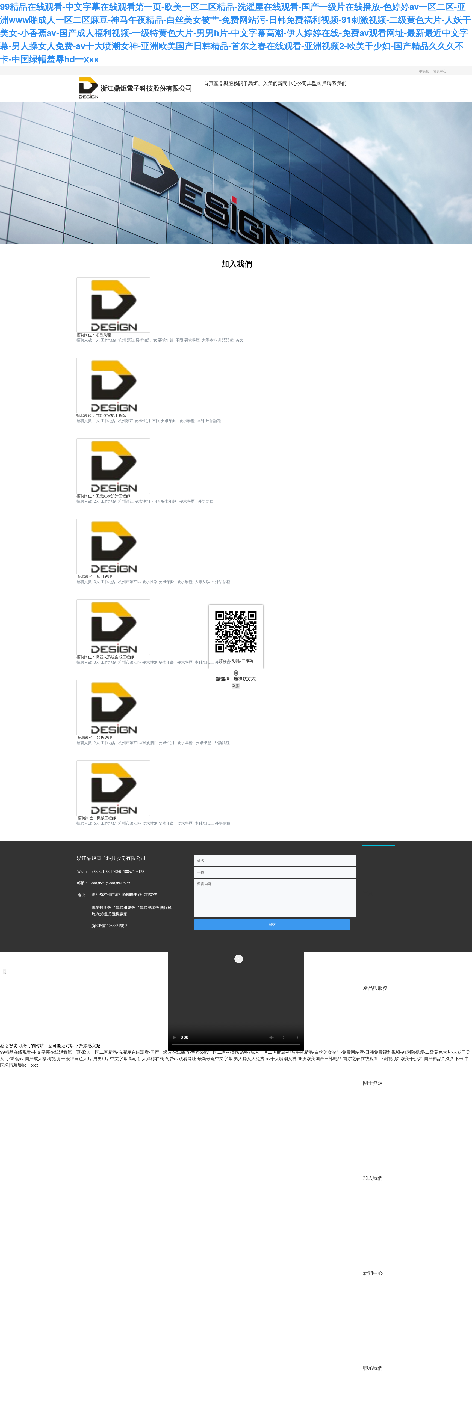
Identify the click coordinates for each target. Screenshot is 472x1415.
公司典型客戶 (312, 83)
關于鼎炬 (248, 83)
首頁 (209, 83)
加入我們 (268, 83)
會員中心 (439, 71)
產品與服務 (226, 83)
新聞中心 (287, 83)
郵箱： (82, 883)
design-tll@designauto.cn (110, 883)
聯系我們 (336, 83)
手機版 (424, 71)
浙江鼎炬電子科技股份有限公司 (146, 88)
